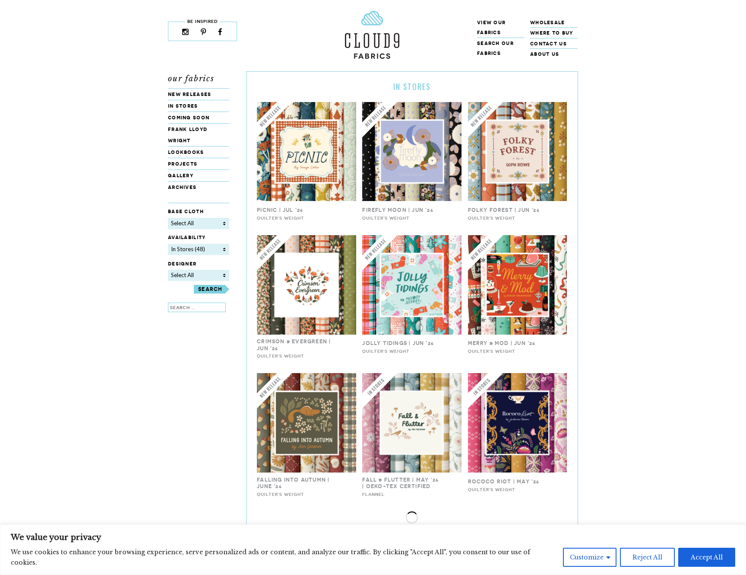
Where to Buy (551, 32)
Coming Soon (188, 117)
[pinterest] (203, 32)
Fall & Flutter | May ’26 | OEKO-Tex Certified (400, 483)
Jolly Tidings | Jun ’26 (398, 343)
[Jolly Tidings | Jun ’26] (412, 332)
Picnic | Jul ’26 (280, 210)
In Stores (183, 105)
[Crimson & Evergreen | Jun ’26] (306, 332)
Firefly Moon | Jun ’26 (397, 210)
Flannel (373, 494)
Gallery (180, 175)
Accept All (707, 557)
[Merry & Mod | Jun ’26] (517, 332)
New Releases (190, 94)
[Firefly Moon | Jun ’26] (412, 199)
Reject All (647, 557)
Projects (182, 163)
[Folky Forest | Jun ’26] (517, 199)
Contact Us (548, 43)
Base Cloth (186, 211)
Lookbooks (186, 152)
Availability (187, 237)
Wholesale (547, 22)
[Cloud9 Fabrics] (372, 57)
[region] (373, 549)
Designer (182, 263)
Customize (587, 557)
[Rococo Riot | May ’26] (517, 470)
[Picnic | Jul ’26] (306, 199)
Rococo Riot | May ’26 (504, 481)
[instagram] (185, 32)
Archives (182, 187)
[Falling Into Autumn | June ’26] (306, 470)
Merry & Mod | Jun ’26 (502, 343)
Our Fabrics (191, 78)
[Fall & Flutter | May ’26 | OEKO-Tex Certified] (412, 470)
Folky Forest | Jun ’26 (504, 210)
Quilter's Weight (280, 217)
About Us (544, 54)
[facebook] (220, 32)
